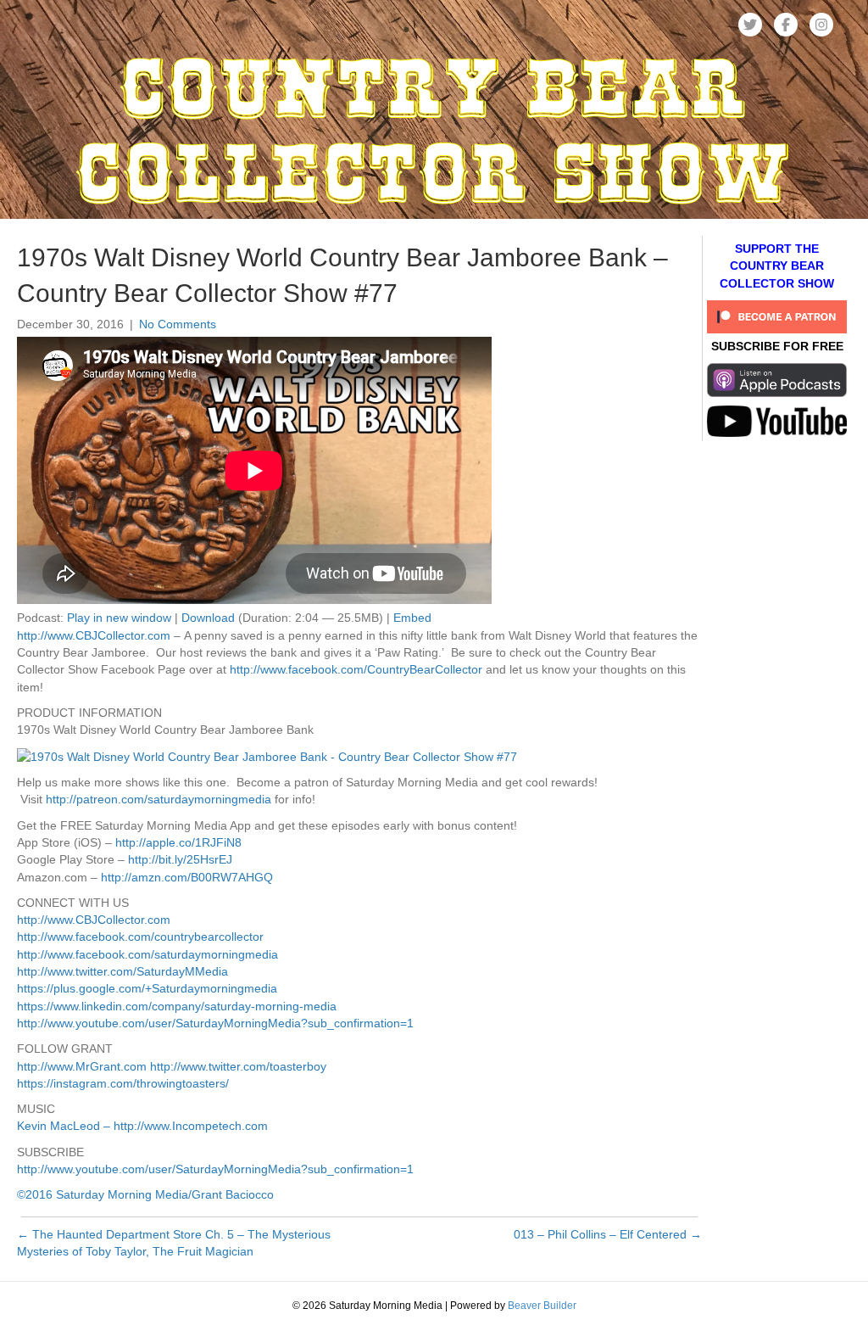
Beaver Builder (542, 1305)
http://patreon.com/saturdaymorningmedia (158, 799)
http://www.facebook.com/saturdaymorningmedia (147, 954)
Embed (412, 617)
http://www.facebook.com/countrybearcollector (140, 936)
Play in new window (119, 617)
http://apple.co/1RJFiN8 (178, 842)
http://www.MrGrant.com (82, 1066)
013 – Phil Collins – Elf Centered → (608, 1234)
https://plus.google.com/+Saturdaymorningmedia (147, 988)
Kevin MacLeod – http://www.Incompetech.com (142, 1125)
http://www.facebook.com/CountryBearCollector (356, 669)
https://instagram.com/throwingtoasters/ (123, 1083)
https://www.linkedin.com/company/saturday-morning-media (177, 1006)
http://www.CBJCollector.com (93, 635)
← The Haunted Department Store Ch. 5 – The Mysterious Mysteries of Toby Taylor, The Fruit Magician (174, 1243)
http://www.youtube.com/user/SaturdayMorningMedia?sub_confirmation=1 (215, 1023)
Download (208, 617)
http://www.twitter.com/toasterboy (238, 1066)
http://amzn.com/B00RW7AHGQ (187, 877)
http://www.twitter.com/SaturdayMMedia (122, 971)
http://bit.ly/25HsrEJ (180, 859)
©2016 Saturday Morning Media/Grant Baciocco (145, 1194)
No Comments (177, 324)
